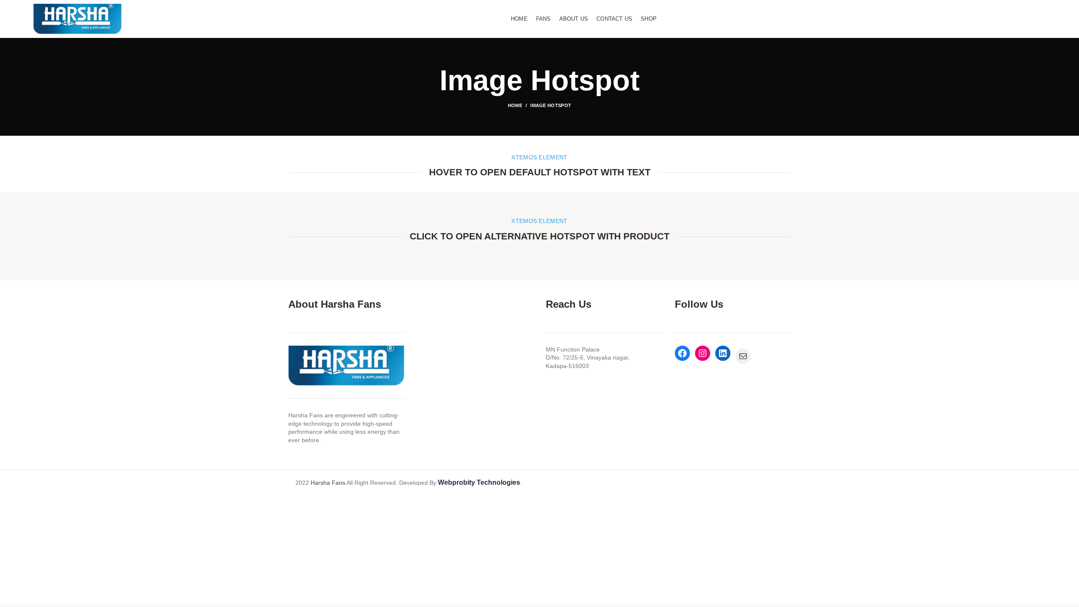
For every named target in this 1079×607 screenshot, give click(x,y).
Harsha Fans (328, 482)
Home (515, 105)
